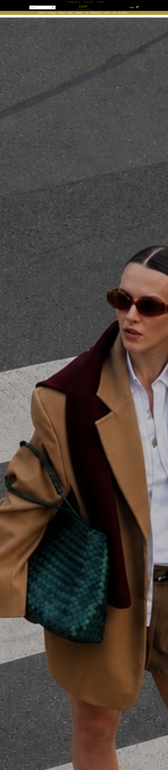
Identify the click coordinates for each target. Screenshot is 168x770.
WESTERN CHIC (52, 13)
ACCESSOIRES (79, 13)
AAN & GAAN (61, 13)
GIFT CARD (107, 13)
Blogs (114, 13)
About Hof (42, 13)
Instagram (123, 13)
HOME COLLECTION (96, 13)
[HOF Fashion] (84, 7)
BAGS (86, 13)
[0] (136, 7)
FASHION (70, 13)
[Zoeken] (53, 7)
